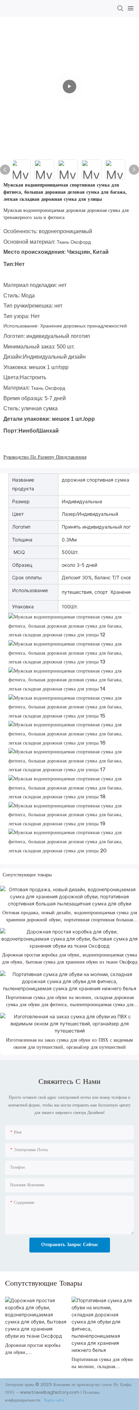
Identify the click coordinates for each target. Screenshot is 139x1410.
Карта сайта (53, 1401)
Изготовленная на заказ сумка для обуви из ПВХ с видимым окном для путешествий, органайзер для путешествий (69, 1044)
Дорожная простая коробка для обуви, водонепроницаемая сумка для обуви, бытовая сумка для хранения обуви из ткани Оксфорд (69, 959)
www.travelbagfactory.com (50, 1393)
